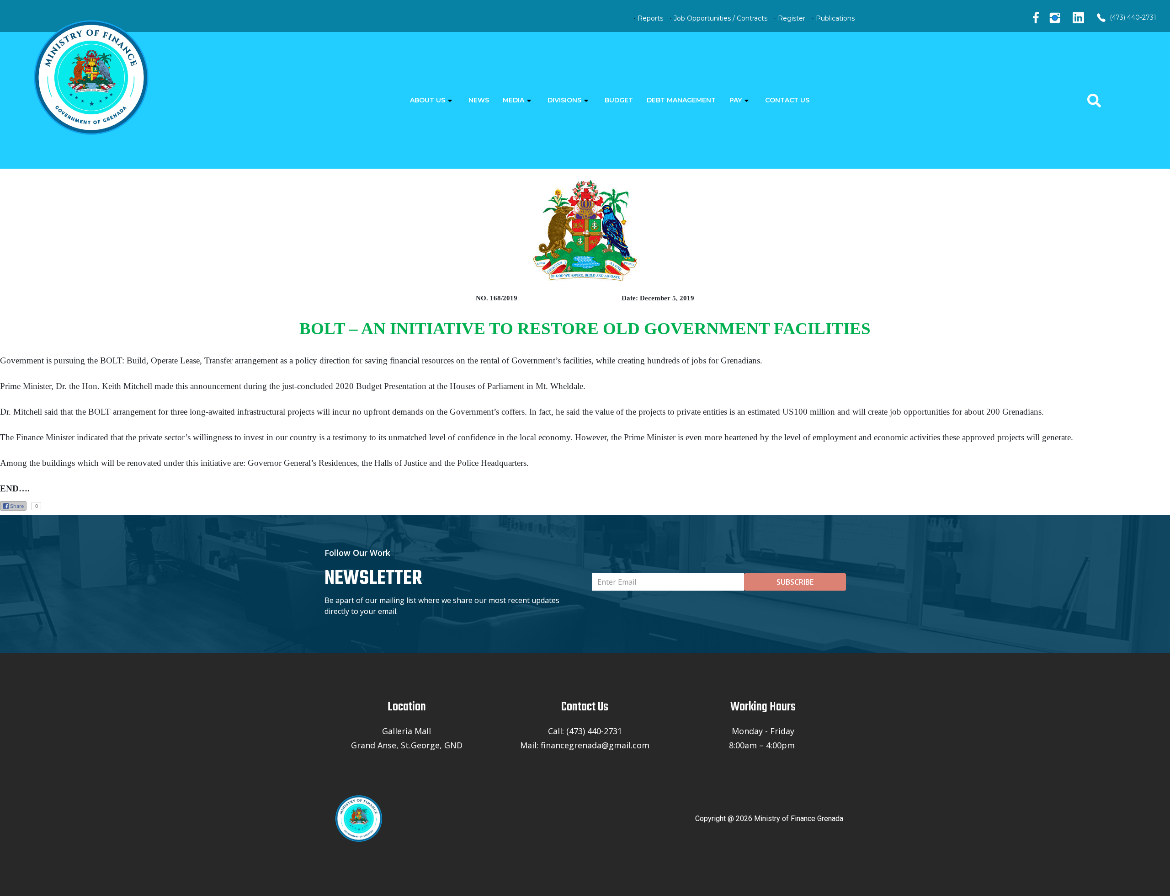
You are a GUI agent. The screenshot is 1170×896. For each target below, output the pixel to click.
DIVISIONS (564, 100)
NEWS (478, 100)
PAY (735, 100)
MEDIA (513, 100)
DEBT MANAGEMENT (681, 100)
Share (17, 506)
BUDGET (619, 100)
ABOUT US (427, 100)
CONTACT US (787, 100)
